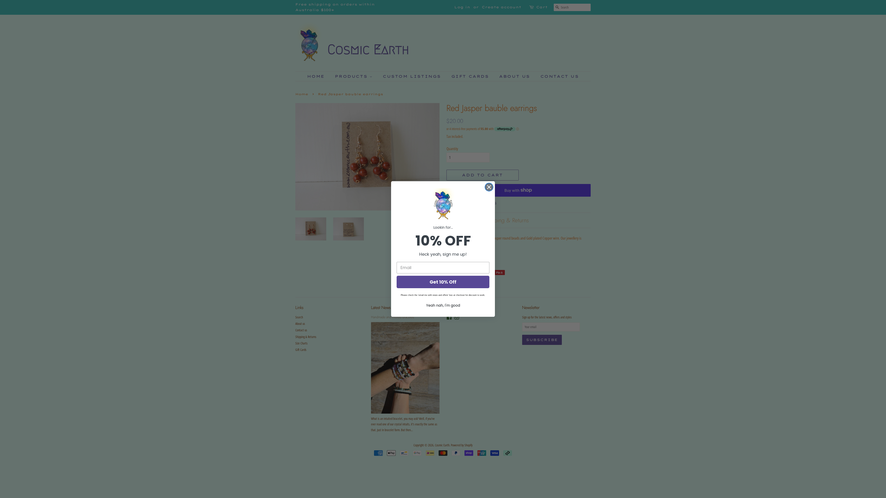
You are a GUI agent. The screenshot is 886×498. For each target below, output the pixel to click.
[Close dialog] (489, 187)
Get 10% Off (443, 282)
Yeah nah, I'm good (443, 305)
